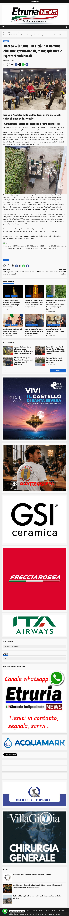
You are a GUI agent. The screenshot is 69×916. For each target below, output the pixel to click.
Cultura (5, 869)
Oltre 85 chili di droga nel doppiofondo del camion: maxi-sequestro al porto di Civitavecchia (8, 361)
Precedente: (18, 272)
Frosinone (28, 324)
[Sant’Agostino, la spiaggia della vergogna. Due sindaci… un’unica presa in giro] (13, 320)
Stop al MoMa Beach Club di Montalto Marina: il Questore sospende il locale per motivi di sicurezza (40, 350)
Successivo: (51, 272)
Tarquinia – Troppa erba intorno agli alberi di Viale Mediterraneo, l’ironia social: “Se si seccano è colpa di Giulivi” (56, 304)
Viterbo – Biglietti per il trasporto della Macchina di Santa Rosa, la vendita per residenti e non (11, 303)
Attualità (6, 41)
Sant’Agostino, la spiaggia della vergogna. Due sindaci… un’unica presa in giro (12, 331)
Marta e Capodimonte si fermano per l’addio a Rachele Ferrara (55, 331)
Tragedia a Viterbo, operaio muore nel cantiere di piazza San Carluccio (40, 361)
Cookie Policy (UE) (44, 910)
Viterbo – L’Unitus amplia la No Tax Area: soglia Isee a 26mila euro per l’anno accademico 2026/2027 (37, 897)
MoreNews (47, 914)
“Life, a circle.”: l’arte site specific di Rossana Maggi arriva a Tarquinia (32, 874)
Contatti (61, 910)
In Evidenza (14, 296)
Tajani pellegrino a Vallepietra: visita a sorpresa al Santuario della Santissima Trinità (34, 331)
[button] (3, 27)
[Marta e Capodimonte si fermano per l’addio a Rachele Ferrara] (56, 320)
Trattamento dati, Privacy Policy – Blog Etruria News (21, 910)
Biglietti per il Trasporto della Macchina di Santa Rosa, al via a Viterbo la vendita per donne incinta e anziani (34, 303)
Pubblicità (54, 910)
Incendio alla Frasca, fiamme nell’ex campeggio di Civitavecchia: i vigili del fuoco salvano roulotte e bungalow (8, 350)
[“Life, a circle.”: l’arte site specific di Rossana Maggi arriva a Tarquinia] (7, 878)
